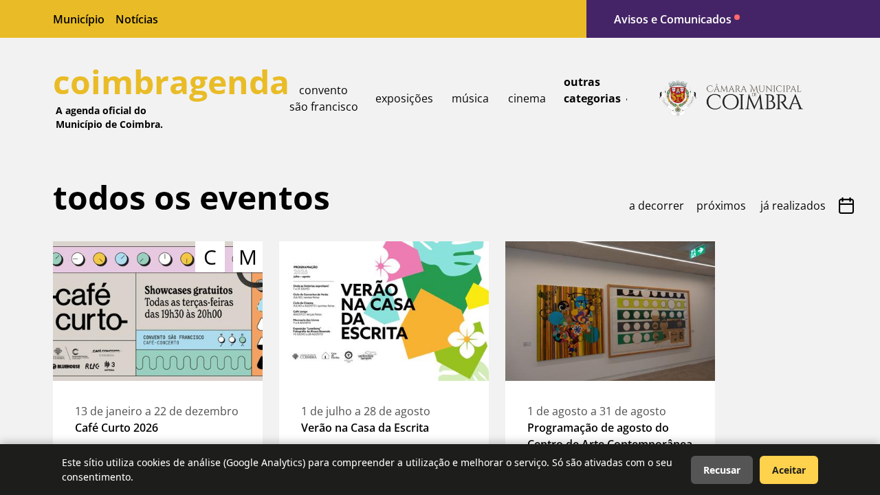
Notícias (137, 19)
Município (78, 19)
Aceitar (789, 469)
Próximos (721, 205)
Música (470, 98)
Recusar (721, 469)
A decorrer (656, 205)
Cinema (527, 98)
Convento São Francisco (323, 98)
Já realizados (793, 205)
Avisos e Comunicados (673, 19)
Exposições (404, 98)
